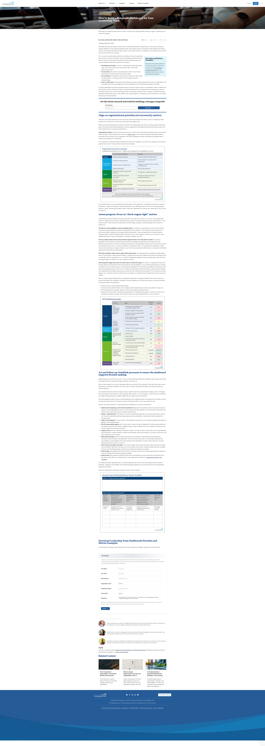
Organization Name (106, 588)
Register (249, 3)
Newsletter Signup (164, 694)
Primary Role (104, 593)
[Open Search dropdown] (261, 3)
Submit (104, 608)
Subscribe (148, 108)
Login (255, 3)
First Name (104, 568)
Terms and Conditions (122, 652)
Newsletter (104, 598)
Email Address (109, 105)
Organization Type (106, 583)
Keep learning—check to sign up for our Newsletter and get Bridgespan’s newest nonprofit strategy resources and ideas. (138, 598)
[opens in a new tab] (127, 695)
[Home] (8, 3)
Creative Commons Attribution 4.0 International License (130, 650)
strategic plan (131, 134)
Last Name (104, 573)
